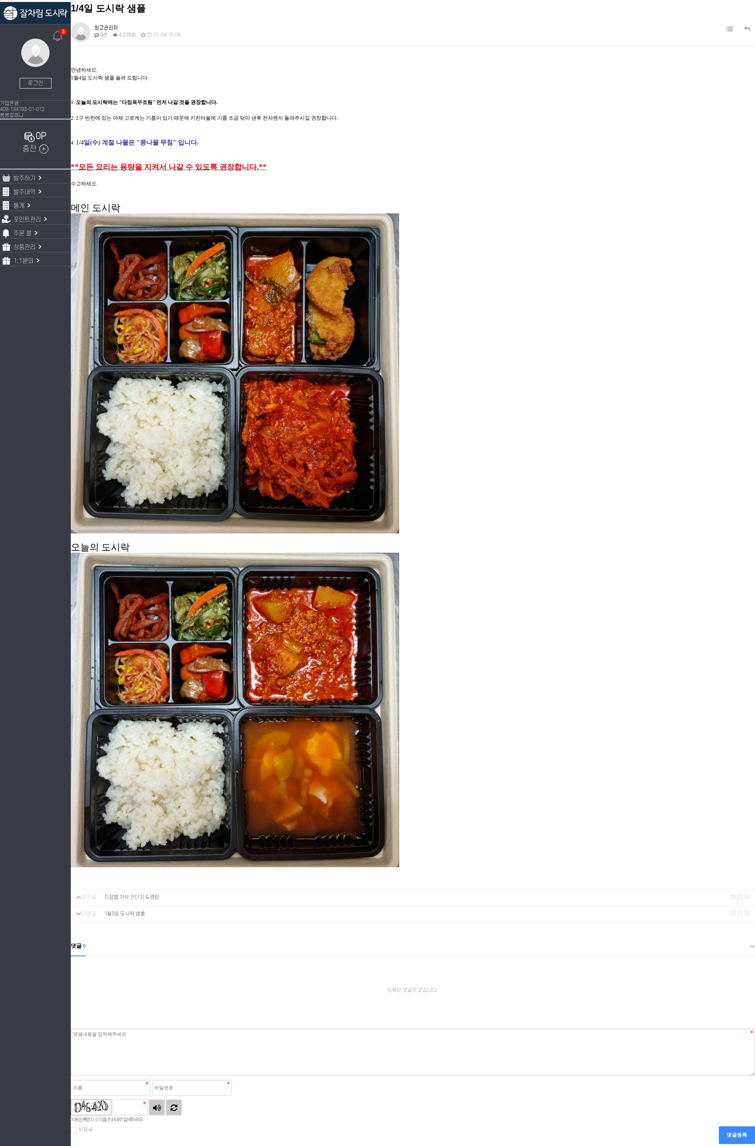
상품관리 (24, 247)
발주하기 (24, 178)
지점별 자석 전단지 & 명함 (131, 897)
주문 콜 (22, 233)
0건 (103, 35)
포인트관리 (27, 219)
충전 (29, 148)
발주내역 (24, 192)
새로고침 (174, 1107)
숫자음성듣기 (157, 1107)
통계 (18, 205)
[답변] (747, 29)
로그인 (35, 83)
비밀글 (86, 1129)
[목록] (729, 29)
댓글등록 (737, 1135)
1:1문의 (23, 261)
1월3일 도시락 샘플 (124, 913)
